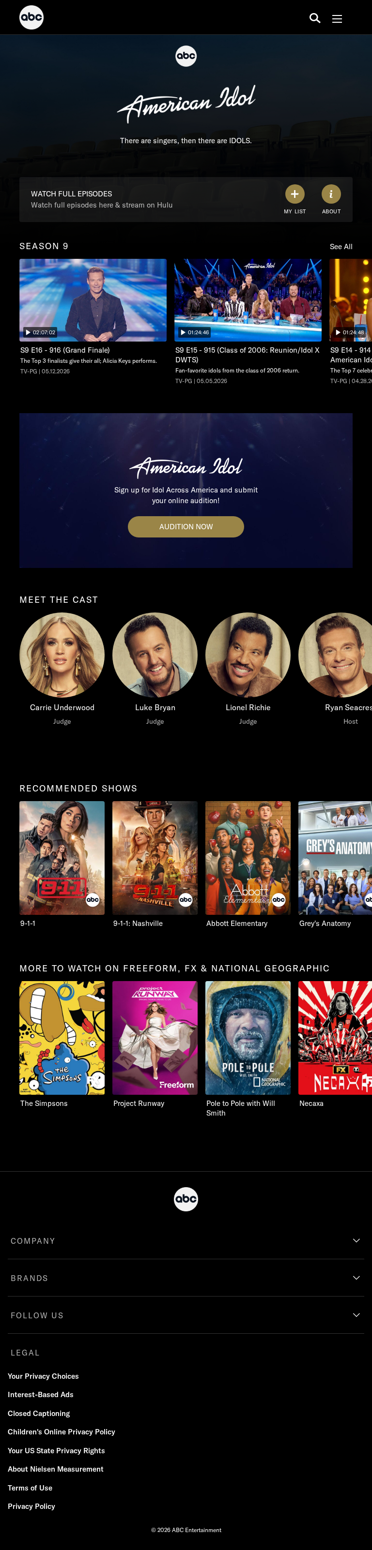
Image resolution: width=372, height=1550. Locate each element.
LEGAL (25, 1352)
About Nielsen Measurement (56, 1469)
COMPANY (33, 1241)
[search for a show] (315, 17)
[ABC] (31, 18)
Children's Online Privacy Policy (61, 1431)
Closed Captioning (39, 1413)
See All (341, 246)
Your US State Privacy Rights (56, 1450)
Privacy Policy (31, 1506)
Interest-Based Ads (41, 1394)
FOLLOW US (37, 1315)
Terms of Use (30, 1487)
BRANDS (29, 1278)
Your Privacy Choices (43, 1376)
